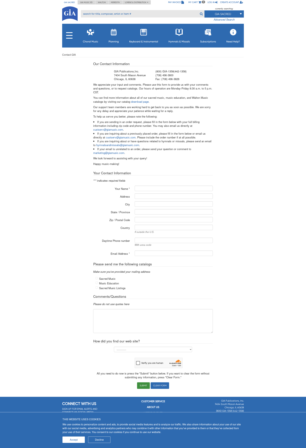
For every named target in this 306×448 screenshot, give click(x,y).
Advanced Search (224, 19)
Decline (99, 439)
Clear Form (160, 385)
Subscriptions (208, 41)
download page (140, 102)
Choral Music (90, 41)
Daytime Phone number (116, 241)
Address (125, 196)
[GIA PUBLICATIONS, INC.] (70, 13)
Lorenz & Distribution (136, 2)
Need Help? (233, 41)
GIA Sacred (69, 2)
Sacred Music (107, 279)
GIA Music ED (86, 2)
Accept (74, 439)
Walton (102, 2)
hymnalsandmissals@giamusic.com (117, 145)
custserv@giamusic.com (108, 129)
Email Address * (120, 253)
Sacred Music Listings (112, 288)
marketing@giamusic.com (108, 153)
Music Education (109, 283)
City (127, 204)
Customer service (153, 401)
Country (125, 228)
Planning (114, 41)
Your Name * (122, 189)
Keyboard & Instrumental (143, 41)
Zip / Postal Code (119, 220)
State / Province (120, 212)
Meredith (115, 2)
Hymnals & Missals (179, 41)
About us (153, 407)
